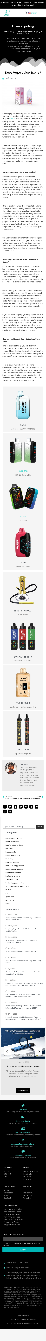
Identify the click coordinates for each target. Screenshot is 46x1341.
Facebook (27, 1195)
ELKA (5, 1176)
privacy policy (23, 1315)
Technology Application (15, 883)
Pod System (28, 1174)
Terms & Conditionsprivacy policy (23, 1319)
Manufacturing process (15, 866)
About (6, 1190)
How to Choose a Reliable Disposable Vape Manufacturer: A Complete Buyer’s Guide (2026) (23, 1018)
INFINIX (23, 516)
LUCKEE (12, 119)
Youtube (27, 1198)
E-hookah (27, 1179)
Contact (7, 1198)
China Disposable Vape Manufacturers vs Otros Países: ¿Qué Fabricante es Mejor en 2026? (23, 1007)
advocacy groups (12, 1214)
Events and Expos (11, 1222)
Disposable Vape (31, 1171)
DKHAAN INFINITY (23, 656)
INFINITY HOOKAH (23, 610)
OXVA (8, 903)
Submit (23, 1250)
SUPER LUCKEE (23, 749)
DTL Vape (27, 1176)
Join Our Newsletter (14, 1234)
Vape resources (12, 879)
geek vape (10, 897)
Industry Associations (13, 1212)
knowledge (10, 859)
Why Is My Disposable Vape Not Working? (21, 951)
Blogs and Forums (12, 1224)
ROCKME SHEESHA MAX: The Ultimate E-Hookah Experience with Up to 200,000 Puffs (23, 995)
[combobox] (19, 827)
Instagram (28, 1193)
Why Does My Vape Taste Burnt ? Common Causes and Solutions (21, 941)
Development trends (14, 838)
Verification (8, 1193)
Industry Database (12, 1217)
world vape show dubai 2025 (17, 886)
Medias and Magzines (13, 1219)
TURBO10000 (23, 702)
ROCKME (7, 1174)
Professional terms (13, 876)
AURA (23, 424)
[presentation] (7, 1051)
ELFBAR (8, 890)
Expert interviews (12, 841)
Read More (23, 1090)
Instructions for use (13, 855)
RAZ (7, 893)
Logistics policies (12, 862)
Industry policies (12, 852)
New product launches (15, 869)
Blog (6, 1195)
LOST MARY (10, 900)
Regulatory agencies (13, 1209)
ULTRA (23, 562)
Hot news (9, 848)
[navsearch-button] (26, 13)
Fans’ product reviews (14, 845)
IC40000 (23, 471)
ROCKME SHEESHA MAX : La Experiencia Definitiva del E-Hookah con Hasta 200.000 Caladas (24, 984)
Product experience (13, 872)
